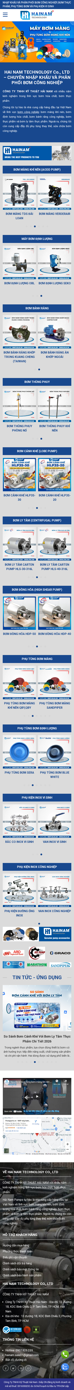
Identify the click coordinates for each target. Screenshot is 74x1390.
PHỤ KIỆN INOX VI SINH (37, 797)
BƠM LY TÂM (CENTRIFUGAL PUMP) (37, 520)
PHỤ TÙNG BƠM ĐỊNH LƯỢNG (37, 728)
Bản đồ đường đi (16, 1360)
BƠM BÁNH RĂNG (37, 308)
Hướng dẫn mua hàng (16, 1245)
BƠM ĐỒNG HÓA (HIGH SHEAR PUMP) (37, 589)
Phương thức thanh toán (17, 1251)
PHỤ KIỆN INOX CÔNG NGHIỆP (37, 867)
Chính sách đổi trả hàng (17, 1263)
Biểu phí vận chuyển (15, 1257)
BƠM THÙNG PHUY (37, 382)
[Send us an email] (28, 1368)
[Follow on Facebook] (6, 1368)
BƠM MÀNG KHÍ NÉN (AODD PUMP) (37, 169)
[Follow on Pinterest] (21, 1368)
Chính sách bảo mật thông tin (21, 1269)
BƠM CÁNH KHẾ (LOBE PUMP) (37, 451)
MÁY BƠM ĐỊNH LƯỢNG (37, 239)
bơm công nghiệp (28, 112)
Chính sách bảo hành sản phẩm (22, 1275)
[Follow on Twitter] (13, 1368)
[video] (37, 1096)
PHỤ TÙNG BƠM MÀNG (37, 659)
